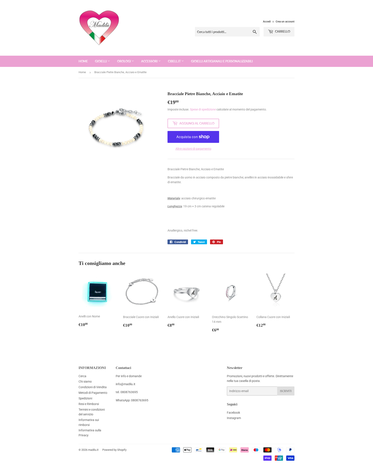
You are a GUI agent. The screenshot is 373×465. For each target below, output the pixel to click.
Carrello (282, 31)
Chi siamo (85, 381)
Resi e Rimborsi (89, 404)
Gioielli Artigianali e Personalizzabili (222, 61)
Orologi (124, 61)
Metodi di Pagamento (93, 392)
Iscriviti (286, 391)
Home (83, 61)
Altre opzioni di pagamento (193, 148)
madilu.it (93, 449)
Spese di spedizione (203, 109)
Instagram (234, 418)
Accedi (267, 21)
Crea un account (285, 21)
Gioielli (101, 61)
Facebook (233, 412)
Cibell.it (174, 61)
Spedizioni (85, 398)
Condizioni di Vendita (93, 387)
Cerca (82, 376)
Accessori (149, 61)
